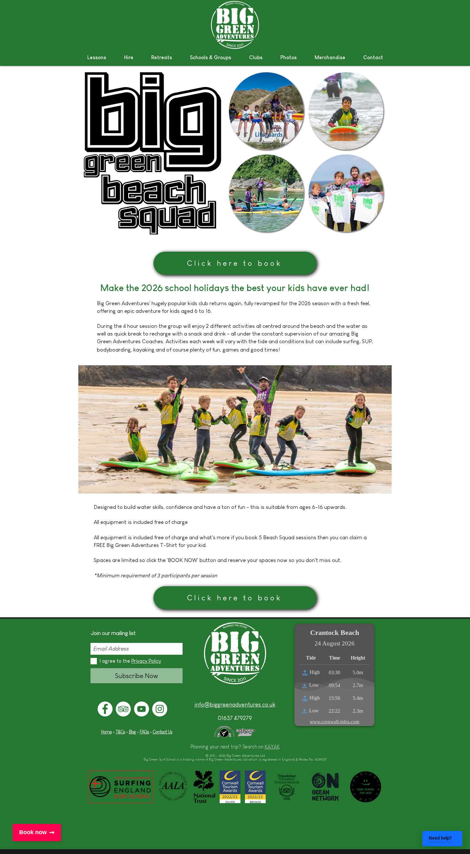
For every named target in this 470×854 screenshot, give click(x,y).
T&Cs (120, 731)
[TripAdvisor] (123, 708)
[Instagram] (159, 708)
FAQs (144, 731)
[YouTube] (141, 708)
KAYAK (272, 746)
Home (106, 731)
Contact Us (162, 731)
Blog (132, 731)
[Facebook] (105, 708)
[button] (96, 57)
